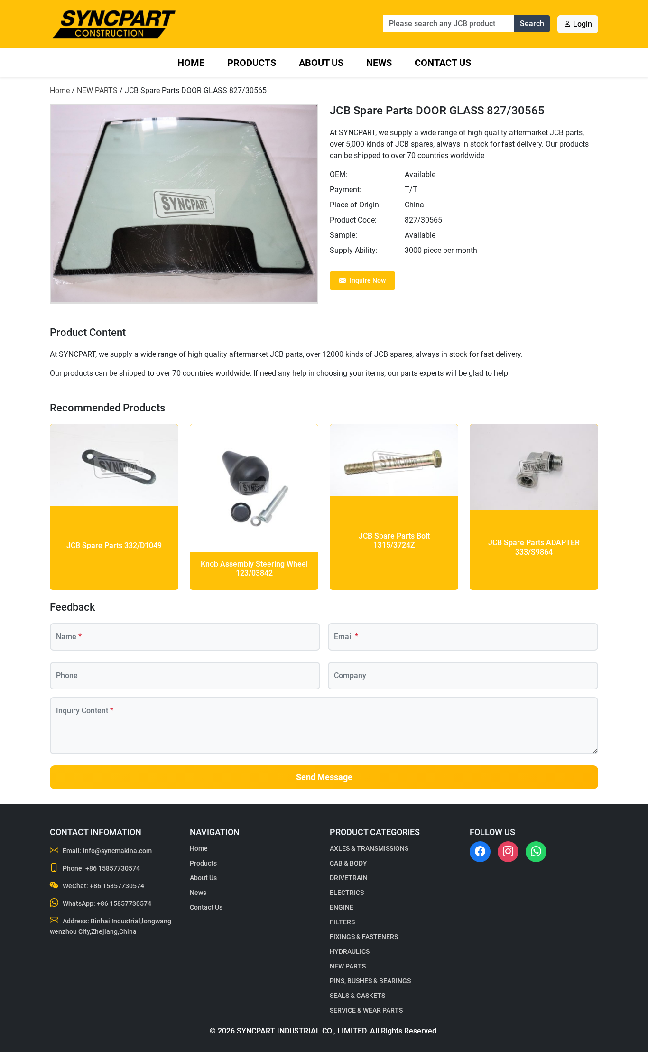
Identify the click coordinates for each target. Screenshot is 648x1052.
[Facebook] (480, 851)
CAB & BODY (348, 863)
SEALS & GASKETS (357, 995)
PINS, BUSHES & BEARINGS (370, 981)
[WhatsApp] (536, 851)
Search (532, 23)
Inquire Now (368, 280)
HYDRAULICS (350, 951)
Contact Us (443, 62)
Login (581, 23)
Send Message (324, 777)
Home (190, 62)
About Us (321, 62)
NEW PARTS (97, 90)
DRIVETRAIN (349, 878)
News (379, 62)
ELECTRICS (347, 892)
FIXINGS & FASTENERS (364, 936)
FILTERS (342, 922)
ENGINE (341, 907)
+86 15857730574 (112, 868)
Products (251, 62)
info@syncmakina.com (117, 851)
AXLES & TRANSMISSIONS (369, 848)
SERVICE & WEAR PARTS (366, 1010)
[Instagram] (508, 851)
